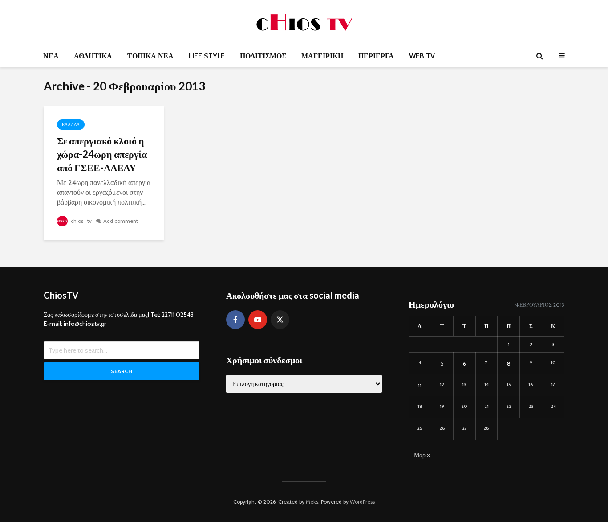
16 (530, 384)
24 (553, 406)
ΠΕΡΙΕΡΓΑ (376, 56)
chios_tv (80, 221)
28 (486, 428)
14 (486, 384)
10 (553, 363)
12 (442, 384)
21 (486, 406)
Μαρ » (422, 455)
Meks (312, 501)
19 (442, 406)
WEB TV (422, 56)
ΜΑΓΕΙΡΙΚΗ (322, 56)
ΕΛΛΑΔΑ (71, 124)
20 (464, 406)
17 (553, 384)
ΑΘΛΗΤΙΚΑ (93, 56)
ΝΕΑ (51, 56)
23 (531, 406)
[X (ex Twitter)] (280, 319)
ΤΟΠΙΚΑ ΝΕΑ (150, 56)
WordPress (362, 501)
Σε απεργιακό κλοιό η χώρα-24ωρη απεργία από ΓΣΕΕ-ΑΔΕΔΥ (102, 154)
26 (442, 428)
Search (121, 371)
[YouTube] (257, 319)
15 (509, 384)
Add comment (120, 221)
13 (464, 384)
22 (508, 406)
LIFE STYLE (207, 56)
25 (419, 428)
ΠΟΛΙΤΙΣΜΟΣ (263, 56)
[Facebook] (235, 319)
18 (419, 406)
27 (464, 428)
